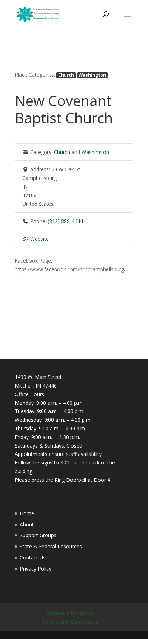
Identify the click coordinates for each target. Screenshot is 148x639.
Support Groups (38, 535)
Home (27, 513)
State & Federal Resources (51, 546)
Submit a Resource (70, 612)
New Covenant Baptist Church (64, 109)
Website (39, 238)
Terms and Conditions (70, 621)
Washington (92, 75)
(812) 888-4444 (65, 221)
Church (66, 75)
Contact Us (33, 557)
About (27, 524)
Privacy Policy (35, 568)
